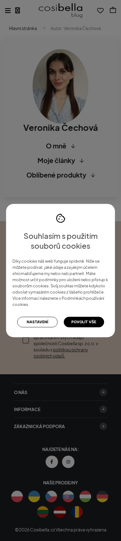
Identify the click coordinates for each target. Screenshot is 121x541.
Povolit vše (83, 322)
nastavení (37, 322)
